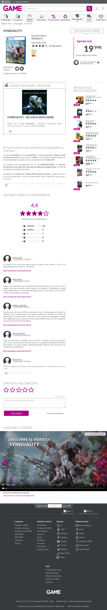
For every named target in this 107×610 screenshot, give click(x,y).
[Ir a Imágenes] (17, 69)
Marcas (17, 543)
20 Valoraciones (55, 46)
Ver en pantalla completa (95, 434)
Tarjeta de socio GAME (23, 531)
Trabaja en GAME (21, 525)
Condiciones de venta (53, 570)
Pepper (81, 533)
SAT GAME (19, 537)
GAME (12, 8)
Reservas (40, 534)
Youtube (63, 541)
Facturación (41, 546)
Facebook (64, 537)
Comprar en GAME (44, 528)
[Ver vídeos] (22, 69)
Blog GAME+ (65, 553)
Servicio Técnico (43, 549)
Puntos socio (83, 545)
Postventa (41, 543)
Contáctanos (42, 525)
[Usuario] (96, 8)
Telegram (63, 549)
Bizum (81, 529)
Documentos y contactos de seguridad (18, 495)
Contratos (49, 582)
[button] (89, 8)
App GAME (19, 534)
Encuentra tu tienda (22, 528)
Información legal (52, 573)
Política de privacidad (53, 576)
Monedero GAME (85, 541)
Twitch (62, 557)
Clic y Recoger (42, 531)
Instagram (64, 533)
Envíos (39, 537)
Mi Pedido (40, 540)
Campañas (19, 540)
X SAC (62, 529)
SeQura (82, 537)
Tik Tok (63, 545)
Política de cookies (52, 579)
